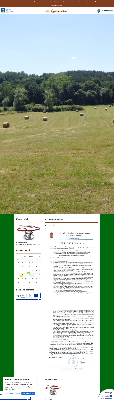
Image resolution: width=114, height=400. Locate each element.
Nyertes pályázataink (91, 1)
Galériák (65, 1)
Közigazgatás (76, 1)
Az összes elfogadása (28, 393)
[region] (20, 387)
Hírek (18, 1)
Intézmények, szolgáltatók (51, 1)
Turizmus (36, 1)
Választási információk (56, 5)
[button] (2, 114)
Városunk (26, 1)
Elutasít (18, 393)
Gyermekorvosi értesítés (21, 242)
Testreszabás (9, 393)
